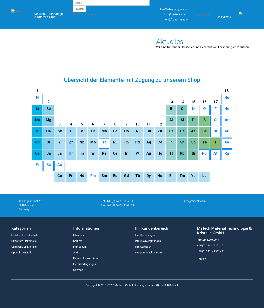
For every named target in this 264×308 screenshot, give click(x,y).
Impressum (80, 246)
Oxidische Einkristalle (24, 246)
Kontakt (201, 258)
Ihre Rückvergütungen (148, 240)
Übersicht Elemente (84, 14)
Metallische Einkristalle (24, 235)
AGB (75, 252)
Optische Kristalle (21, 252)
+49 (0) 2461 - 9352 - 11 (211, 251)
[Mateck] (19, 16)
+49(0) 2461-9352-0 (175, 19)
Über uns (78, 235)
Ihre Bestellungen (145, 235)
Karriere (77, 240)
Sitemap (78, 269)
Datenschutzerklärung (86, 258)
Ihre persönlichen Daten (149, 252)
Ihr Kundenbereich (151, 228)
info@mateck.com (175, 14)
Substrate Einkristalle (24, 240)
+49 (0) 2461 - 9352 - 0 (210, 245)
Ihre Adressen (143, 246)
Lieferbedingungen (84, 264)
